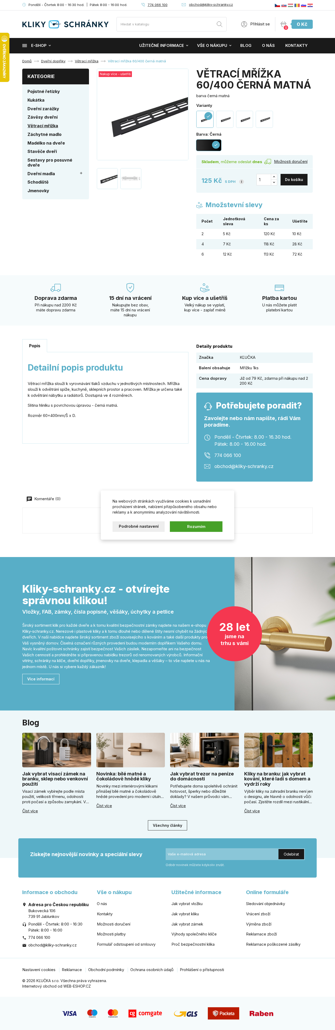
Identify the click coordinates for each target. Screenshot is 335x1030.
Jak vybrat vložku (187, 903)
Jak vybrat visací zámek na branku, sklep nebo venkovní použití (55, 779)
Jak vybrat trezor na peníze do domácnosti (202, 776)
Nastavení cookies (38, 969)
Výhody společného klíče (194, 934)
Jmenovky (38, 190)
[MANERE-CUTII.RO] (297, 5)
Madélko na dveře (46, 143)
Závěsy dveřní (42, 117)
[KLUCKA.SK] (284, 5)
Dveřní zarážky (43, 108)
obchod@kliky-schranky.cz (211, 4)
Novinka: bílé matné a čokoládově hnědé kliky (123, 776)
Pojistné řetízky (43, 91)
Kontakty (296, 45)
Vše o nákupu (212, 45)
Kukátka (35, 100)
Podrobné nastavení (139, 526)
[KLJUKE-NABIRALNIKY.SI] (303, 5)
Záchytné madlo (44, 134)
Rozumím (196, 526)
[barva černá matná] (224, 119)
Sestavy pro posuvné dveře (49, 162)
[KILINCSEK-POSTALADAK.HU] (290, 5)
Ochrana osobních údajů (152, 969)
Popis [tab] (34, 345)
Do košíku (294, 179)
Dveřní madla (41, 173)
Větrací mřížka (42, 125)
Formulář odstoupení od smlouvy (126, 944)
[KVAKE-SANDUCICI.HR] (310, 5)
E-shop (39, 45)
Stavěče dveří (42, 151)
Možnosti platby (111, 934)
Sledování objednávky (265, 903)
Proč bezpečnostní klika (193, 944)
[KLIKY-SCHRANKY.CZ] (277, 5)
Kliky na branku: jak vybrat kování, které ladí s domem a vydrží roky (277, 779)
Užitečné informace (161, 45)
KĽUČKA (247, 357)
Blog (246, 45)
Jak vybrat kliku (185, 913)
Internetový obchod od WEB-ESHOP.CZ (56, 986)
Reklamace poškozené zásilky (273, 944)
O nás (268, 45)
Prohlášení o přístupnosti (202, 969)
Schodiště (38, 182)
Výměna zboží (258, 924)
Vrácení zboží (258, 913)
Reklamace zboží (261, 934)
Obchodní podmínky (106, 969)
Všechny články (167, 825)
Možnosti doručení (113, 924)
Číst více (30, 811)
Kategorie (41, 76)
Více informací (40, 679)
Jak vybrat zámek (187, 924)
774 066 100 (158, 5)
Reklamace (72, 969)
